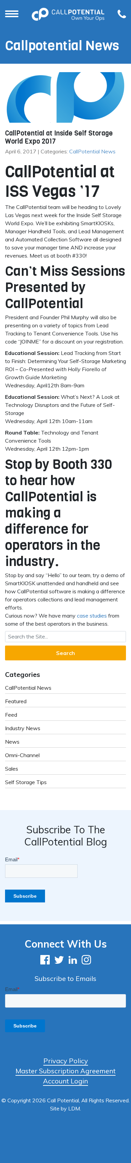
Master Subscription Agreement (65, 1071)
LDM (74, 1108)
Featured (16, 701)
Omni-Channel (22, 755)
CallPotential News (92, 151)
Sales (11, 768)
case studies (92, 615)
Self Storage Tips (26, 782)
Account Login (65, 1081)
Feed (11, 714)
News (12, 741)
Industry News (22, 728)
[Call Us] (122, 14)
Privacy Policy (65, 1060)
